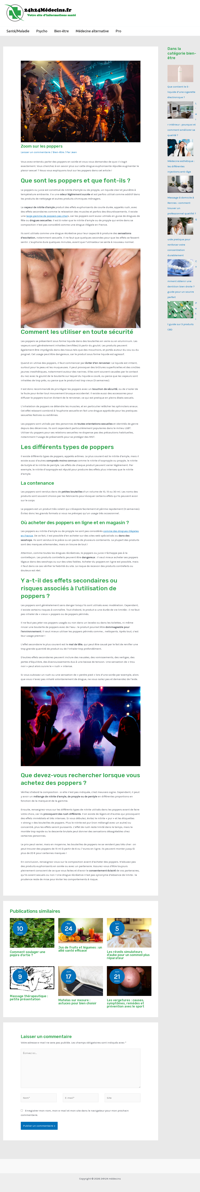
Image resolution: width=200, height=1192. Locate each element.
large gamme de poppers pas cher (47, 215)
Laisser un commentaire (35, 152)
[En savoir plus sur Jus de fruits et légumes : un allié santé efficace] (80, 930)
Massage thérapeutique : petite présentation (29, 997)
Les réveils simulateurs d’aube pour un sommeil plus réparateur (128, 955)
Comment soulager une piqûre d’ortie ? (27, 953)
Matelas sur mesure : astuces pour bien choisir (77, 1001)
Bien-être (58, 152)
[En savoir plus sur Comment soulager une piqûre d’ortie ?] (32, 932)
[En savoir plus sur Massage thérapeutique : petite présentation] (32, 978)
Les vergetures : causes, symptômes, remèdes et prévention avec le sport (125, 1003)
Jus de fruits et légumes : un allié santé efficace (80, 949)
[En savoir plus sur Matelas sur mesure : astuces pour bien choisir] (80, 980)
